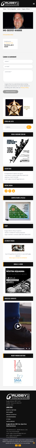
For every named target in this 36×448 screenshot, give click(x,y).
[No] (34, 443)
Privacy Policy (25, 87)
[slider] (17, 348)
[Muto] (26, 348)
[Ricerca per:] (18, 127)
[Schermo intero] (29, 348)
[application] (18, 326)
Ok (16, 445)
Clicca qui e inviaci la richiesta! (18, 258)
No (19, 445)
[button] (33, 3)
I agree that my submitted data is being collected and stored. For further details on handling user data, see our (17, 85)
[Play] (7, 348)
